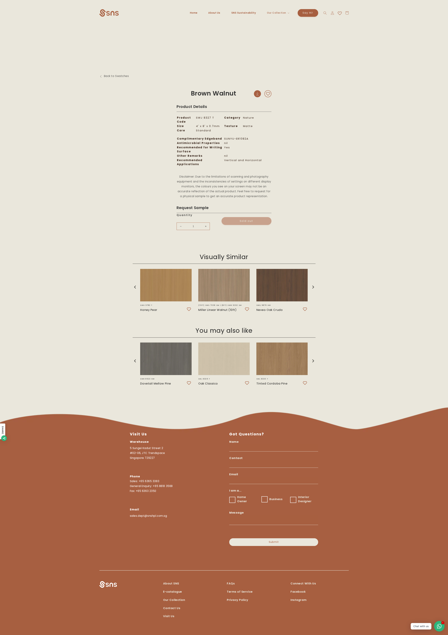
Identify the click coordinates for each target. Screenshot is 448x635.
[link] (303, 585)
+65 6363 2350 (146, 491)
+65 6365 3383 (149, 481)
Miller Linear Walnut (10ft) (217, 310)
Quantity (184, 215)
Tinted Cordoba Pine (272, 383)
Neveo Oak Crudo (269, 310)
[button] (278, 12)
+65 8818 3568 (163, 486)
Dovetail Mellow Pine (155, 383)
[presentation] (135, 287)
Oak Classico (208, 383)
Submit (274, 542)
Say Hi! (308, 13)
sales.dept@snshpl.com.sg (148, 516)
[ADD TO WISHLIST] (267, 93)
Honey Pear (148, 310)
